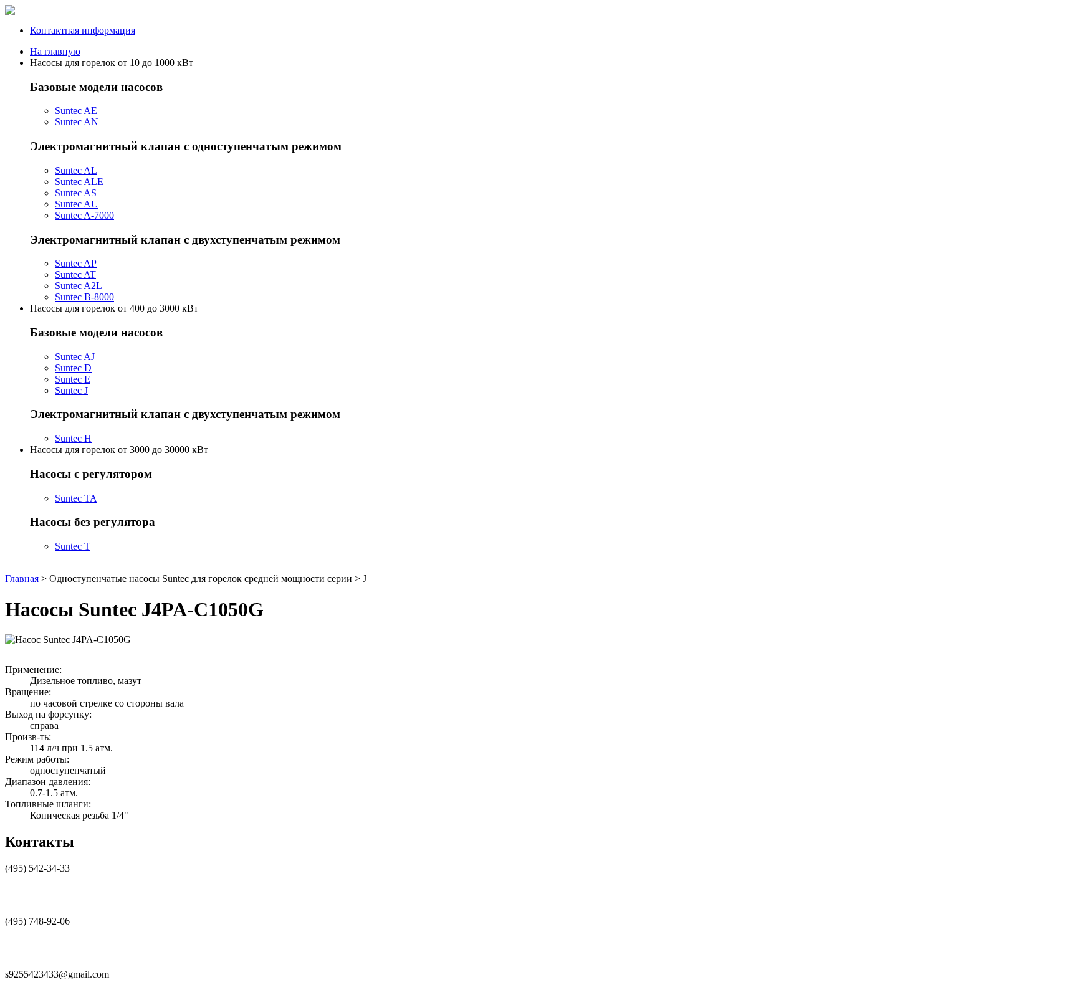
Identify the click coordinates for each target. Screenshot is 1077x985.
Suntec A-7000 (84, 215)
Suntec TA (76, 498)
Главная (22, 578)
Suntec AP (76, 263)
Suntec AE (76, 110)
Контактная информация (82, 30)
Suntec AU (76, 204)
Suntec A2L (78, 285)
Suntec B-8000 (84, 297)
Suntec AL (76, 170)
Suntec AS (76, 193)
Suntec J (71, 390)
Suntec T (72, 546)
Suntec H (73, 438)
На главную (55, 51)
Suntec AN (76, 122)
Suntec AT (75, 274)
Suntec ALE (79, 181)
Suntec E (72, 379)
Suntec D (73, 368)
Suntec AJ (75, 356)
